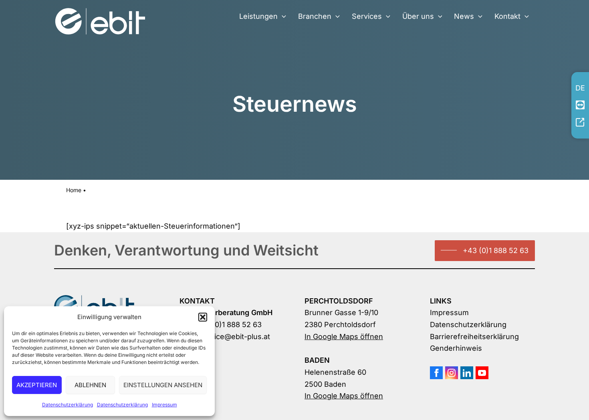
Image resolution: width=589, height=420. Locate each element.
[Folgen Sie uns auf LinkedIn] (466, 372)
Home (73, 190)
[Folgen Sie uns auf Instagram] (451, 372)
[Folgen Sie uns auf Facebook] (436, 372)
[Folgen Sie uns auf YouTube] (482, 372)
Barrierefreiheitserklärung (474, 336)
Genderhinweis (456, 348)
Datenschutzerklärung (67, 405)
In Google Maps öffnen (344, 336)
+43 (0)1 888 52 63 (495, 250)
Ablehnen (90, 385)
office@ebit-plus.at (237, 336)
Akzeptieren (36, 385)
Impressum (164, 405)
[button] (203, 317)
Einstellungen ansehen (162, 385)
